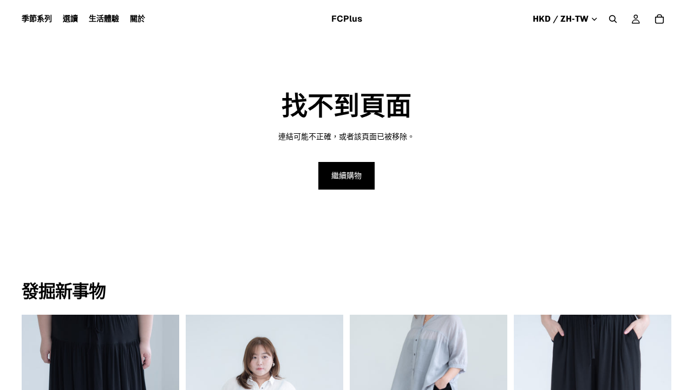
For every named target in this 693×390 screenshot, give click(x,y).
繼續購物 (346, 175)
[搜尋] (613, 19)
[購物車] (659, 19)
